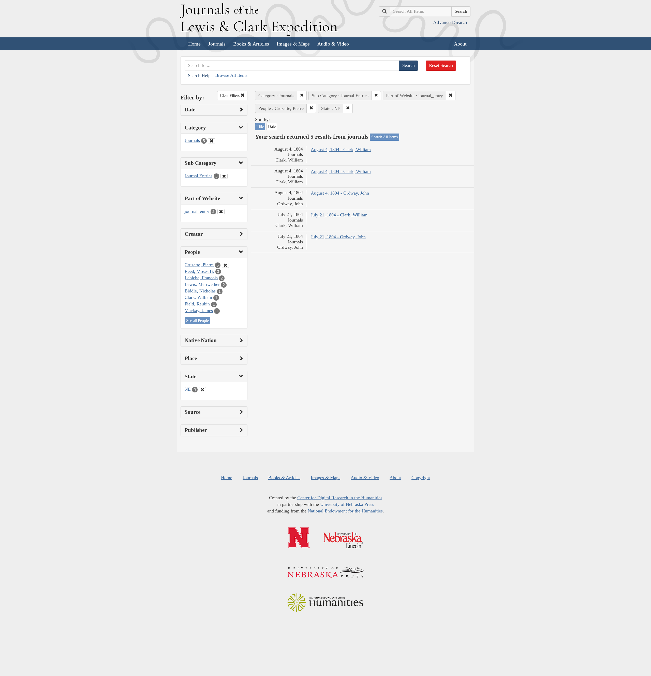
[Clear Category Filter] (211, 140)
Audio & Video (333, 44)
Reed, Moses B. (199, 271)
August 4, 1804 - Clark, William (341, 149)
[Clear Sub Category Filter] (224, 176)
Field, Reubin (197, 303)
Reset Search (441, 65)
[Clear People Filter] (225, 265)
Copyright (420, 477)
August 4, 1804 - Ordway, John (340, 193)
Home (194, 44)
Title (260, 126)
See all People (197, 320)
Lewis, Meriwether (202, 284)
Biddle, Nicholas (200, 290)
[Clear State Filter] (202, 389)
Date (272, 126)
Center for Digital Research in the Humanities (339, 497)
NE (188, 389)
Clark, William (198, 297)
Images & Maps (293, 44)
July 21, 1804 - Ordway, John (338, 236)
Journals (217, 44)
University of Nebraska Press (347, 504)
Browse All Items (231, 75)
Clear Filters (230, 95)
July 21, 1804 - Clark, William (339, 214)
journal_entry (197, 211)
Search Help (199, 75)
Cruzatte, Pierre (199, 264)
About (460, 44)
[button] (302, 95)
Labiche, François (201, 277)
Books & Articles (251, 44)
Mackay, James (199, 310)
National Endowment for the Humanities (345, 510)
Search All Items (384, 137)
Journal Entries (198, 175)
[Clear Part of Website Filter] (221, 211)
